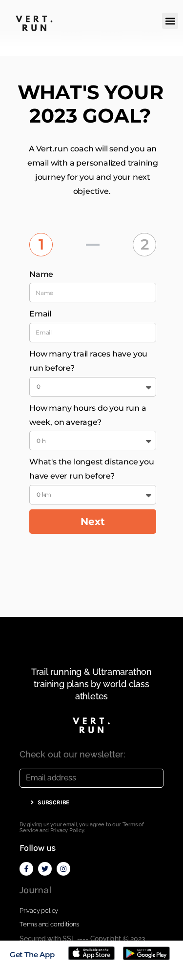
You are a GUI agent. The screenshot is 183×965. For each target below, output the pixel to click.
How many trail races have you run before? (88, 361)
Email (40, 313)
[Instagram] (63, 869)
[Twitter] (45, 869)
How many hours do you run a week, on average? (87, 415)
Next (92, 521)
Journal (36, 890)
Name (41, 274)
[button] (170, 21)
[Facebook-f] (26, 869)
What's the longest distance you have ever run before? (91, 469)
